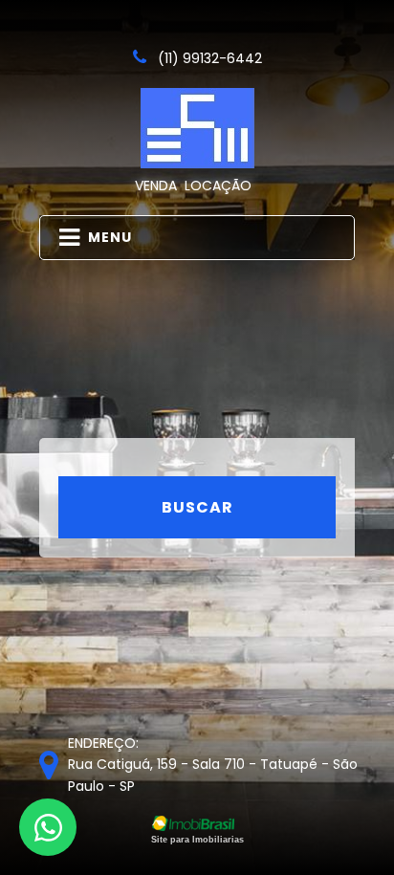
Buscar (197, 507)
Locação (218, 185)
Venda (156, 185)
